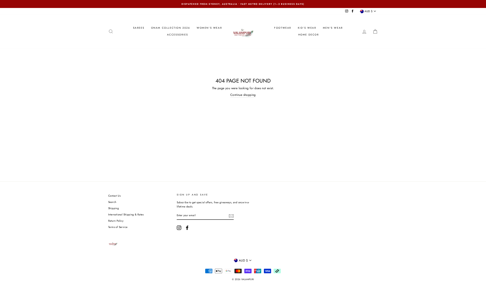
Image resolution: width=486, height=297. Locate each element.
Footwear (282, 28)
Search (112, 202)
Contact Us (114, 196)
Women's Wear (209, 28)
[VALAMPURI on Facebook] (187, 227)
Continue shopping (243, 95)
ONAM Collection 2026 (170, 28)
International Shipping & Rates (126, 214)
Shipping (113, 208)
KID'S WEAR (307, 28)
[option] (243, 4)
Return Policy (115, 221)
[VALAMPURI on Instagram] (179, 227)
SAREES (138, 28)
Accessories (177, 34)
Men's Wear (333, 28)
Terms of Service (117, 227)
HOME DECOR (308, 34)
